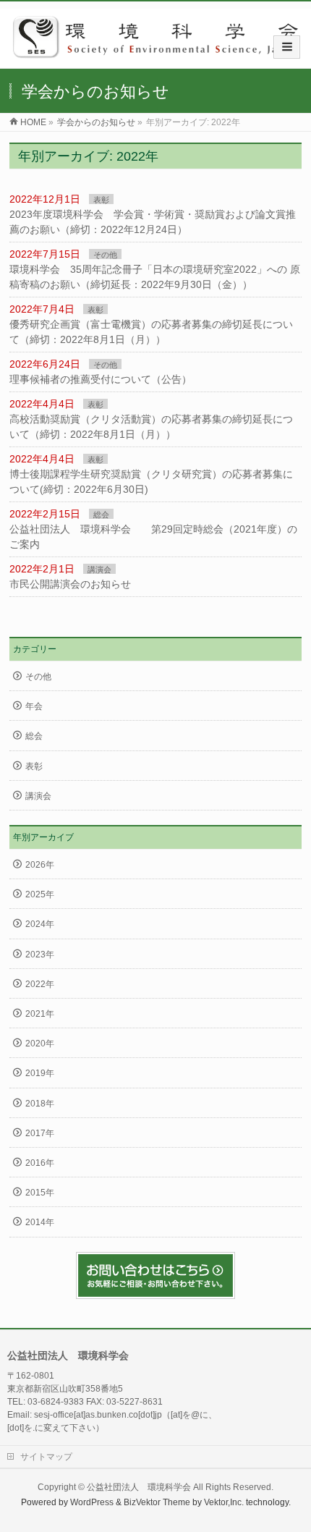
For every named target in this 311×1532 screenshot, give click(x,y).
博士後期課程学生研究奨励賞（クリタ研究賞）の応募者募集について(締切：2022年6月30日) (151, 481)
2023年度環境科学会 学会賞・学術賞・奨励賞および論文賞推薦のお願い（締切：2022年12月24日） (152, 221)
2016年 (39, 1163)
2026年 (39, 865)
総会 (101, 514)
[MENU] (286, 47)
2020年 (39, 1043)
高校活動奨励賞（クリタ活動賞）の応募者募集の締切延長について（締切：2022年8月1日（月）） (151, 426)
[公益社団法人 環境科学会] (161, 53)
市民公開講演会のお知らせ (70, 584)
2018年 (39, 1104)
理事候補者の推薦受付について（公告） (100, 379)
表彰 (101, 199)
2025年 (39, 894)
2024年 (39, 924)
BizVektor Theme (157, 1502)
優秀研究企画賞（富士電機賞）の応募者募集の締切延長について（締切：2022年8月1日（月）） (151, 331)
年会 (34, 706)
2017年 (39, 1133)
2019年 (39, 1073)
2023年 (39, 954)
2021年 (39, 1014)
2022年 (39, 984)
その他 (105, 254)
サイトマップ (46, 1457)
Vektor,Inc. (224, 1502)
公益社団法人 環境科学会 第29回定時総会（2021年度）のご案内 (153, 536)
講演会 (99, 569)
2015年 (39, 1193)
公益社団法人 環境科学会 (139, 1487)
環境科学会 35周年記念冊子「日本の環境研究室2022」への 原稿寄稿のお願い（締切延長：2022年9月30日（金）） (154, 276)
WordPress (92, 1502)
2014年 (39, 1222)
